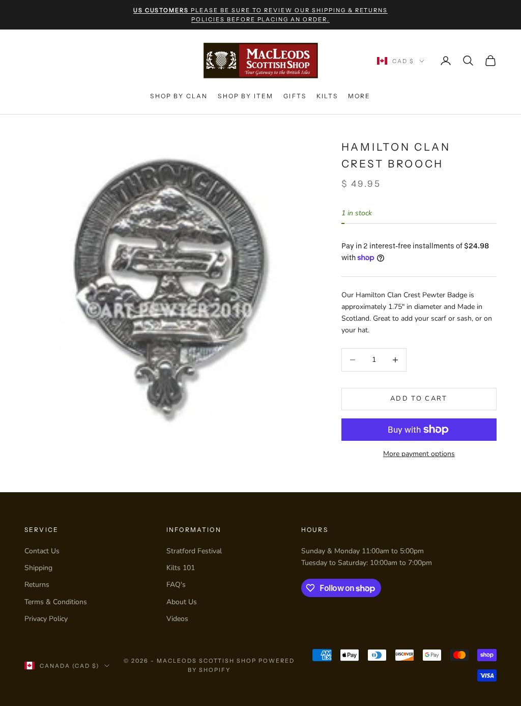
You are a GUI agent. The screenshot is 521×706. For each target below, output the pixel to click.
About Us (181, 602)
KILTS (327, 96)
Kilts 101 (180, 568)
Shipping (38, 568)
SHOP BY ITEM (245, 96)
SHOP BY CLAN (179, 96)
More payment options (419, 454)
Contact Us (42, 551)
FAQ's (176, 584)
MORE (359, 96)
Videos (177, 619)
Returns (36, 584)
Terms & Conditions (55, 602)
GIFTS (294, 96)
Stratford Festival (194, 551)
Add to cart (419, 398)
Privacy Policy (46, 619)
